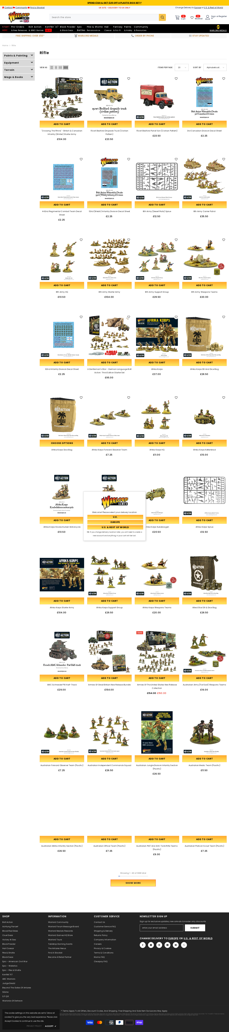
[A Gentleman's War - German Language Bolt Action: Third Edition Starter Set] (109, 336)
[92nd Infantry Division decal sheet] (62, 336)
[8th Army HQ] (62, 259)
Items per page (165, 67)
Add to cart (62, 124)
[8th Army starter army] (109, 259)
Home (5, 45)
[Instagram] (151, 945)
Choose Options (62, 443)
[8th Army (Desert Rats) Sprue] (157, 178)
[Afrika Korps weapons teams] (157, 574)
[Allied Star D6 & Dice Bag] (204, 574)
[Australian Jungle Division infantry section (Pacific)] (157, 732)
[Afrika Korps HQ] (157, 417)
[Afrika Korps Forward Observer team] (109, 417)
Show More (133, 883)
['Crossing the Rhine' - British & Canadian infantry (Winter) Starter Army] (62, 98)
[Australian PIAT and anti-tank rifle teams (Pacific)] (157, 813)
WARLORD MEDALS (218, 30)
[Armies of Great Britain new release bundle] (109, 652)
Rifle (14, 45)
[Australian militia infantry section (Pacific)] (62, 813)
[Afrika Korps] (157, 336)
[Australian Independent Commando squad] (109, 732)
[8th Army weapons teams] (204, 259)
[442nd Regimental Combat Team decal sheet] (62, 178)
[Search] (107, 17)
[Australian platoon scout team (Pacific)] (204, 813)
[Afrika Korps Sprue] (204, 494)
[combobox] (104, 17)
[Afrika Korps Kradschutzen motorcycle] (62, 494)
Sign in (213, 17)
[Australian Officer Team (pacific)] (109, 813)
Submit (195, 927)
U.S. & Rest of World (213, 7)
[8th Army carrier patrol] (204, 178)
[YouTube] (176, 945)
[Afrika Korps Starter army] (62, 574)
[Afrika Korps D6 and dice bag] (204, 336)
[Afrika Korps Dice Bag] (62, 417)
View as (43, 67)
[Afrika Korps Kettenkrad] (204, 417)
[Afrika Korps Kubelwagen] (157, 494)
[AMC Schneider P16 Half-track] (62, 652)
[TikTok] (167, 945)
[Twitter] (184, 945)
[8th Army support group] (157, 259)
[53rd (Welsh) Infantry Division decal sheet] (109, 178)
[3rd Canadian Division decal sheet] (204, 98)
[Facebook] (143, 945)
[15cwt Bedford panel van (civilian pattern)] (157, 98)
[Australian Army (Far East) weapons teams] (204, 652)
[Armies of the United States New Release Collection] (157, 652)
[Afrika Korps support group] (109, 574)
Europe (197, 7)
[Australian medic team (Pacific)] (204, 732)
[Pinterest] (159, 945)
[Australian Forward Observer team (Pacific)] (62, 732)
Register (223, 16)
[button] (52, 67)
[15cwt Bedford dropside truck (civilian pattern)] (109, 98)
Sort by (197, 67)
